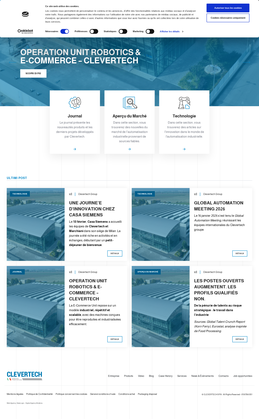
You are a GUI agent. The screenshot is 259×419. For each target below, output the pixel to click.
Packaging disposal (147, 394)
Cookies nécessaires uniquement (228, 18)
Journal (17, 272)
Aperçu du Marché (147, 272)
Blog (151, 376)
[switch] (94, 31)
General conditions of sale (103, 394)
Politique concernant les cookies (71, 394)
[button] (12, 63)
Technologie (19, 194)
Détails (115, 253)
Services (182, 376)
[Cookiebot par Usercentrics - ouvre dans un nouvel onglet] (25, 31)
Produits (128, 376)
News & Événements (202, 376)
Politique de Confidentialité (39, 394)
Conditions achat (126, 394)
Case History (166, 376)
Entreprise (113, 376)
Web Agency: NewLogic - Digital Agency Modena (24, 403)
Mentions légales (15, 394)
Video (141, 376)
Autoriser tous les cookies (228, 8)
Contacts (223, 376)
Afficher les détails (170, 31)
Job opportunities (242, 376)
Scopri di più (33, 73)
